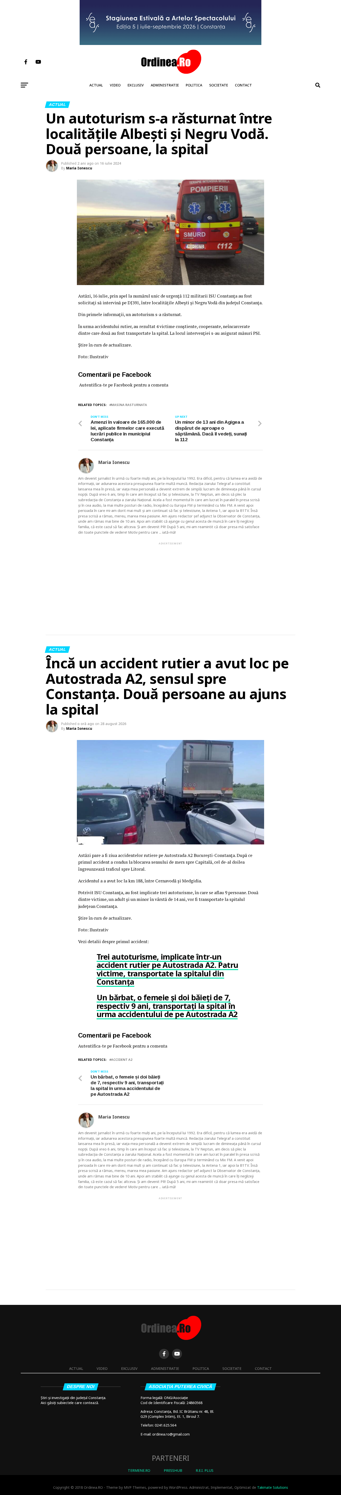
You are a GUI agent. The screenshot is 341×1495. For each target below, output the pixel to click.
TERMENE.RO (139, 1470)
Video (115, 85)
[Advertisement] (170, 581)
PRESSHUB (173, 1470)
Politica (194, 85)
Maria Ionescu (79, 168)
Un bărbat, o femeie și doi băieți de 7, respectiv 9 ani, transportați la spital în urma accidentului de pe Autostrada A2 (167, 1005)
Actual (96, 85)
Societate (218, 85)
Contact (243, 85)
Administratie (165, 85)
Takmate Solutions (272, 1487)
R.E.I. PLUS (204, 1470)
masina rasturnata (129, 404)
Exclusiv (136, 85)
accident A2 (121, 1059)
